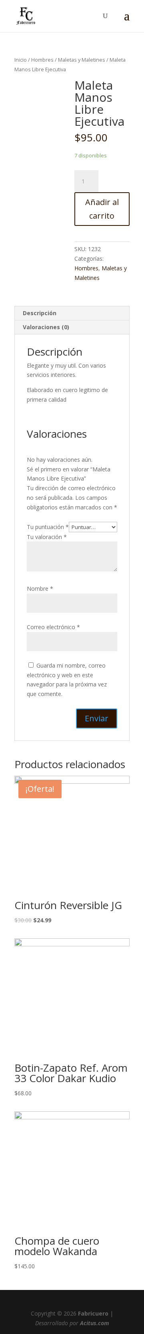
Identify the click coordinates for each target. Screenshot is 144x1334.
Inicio (20, 59)
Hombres (42, 59)
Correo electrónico (53, 627)
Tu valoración (47, 537)
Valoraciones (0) (46, 327)
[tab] (72, 313)
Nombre (40, 588)
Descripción (39, 313)
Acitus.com (94, 1323)
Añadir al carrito (102, 209)
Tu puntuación (48, 527)
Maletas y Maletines (81, 59)
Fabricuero (93, 1313)
